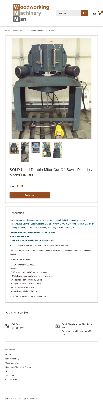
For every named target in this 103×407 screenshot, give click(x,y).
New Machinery (12, 359)
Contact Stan (11, 379)
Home (7, 31)
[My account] (94, 13)
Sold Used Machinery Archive (18, 367)
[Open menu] (6, 13)
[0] (100, 13)
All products (17, 31)
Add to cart (30, 195)
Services (9, 371)
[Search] (84, 13)
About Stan (10, 375)
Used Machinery (12, 363)
